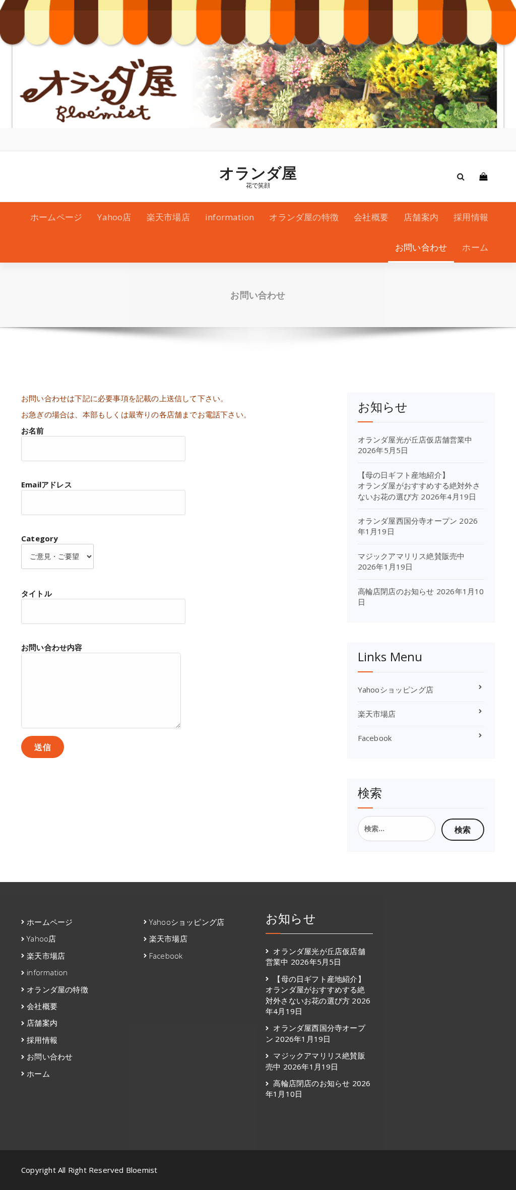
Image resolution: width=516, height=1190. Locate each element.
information (229, 217)
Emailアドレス (46, 484)
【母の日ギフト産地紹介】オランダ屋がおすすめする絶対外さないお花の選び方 (419, 486)
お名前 (32, 430)
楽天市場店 (168, 217)
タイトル (36, 593)
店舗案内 (421, 217)
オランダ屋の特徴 (304, 217)
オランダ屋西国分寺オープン (408, 521)
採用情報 (471, 217)
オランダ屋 (258, 173)
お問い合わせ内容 (52, 647)
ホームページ (56, 217)
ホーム (475, 247)
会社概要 (371, 217)
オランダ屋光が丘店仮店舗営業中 (415, 439)
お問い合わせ (421, 247)
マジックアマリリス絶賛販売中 (411, 556)
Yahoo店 (114, 217)
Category (39, 538)
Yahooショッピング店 (395, 689)
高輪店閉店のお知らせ (396, 591)
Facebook (375, 738)
